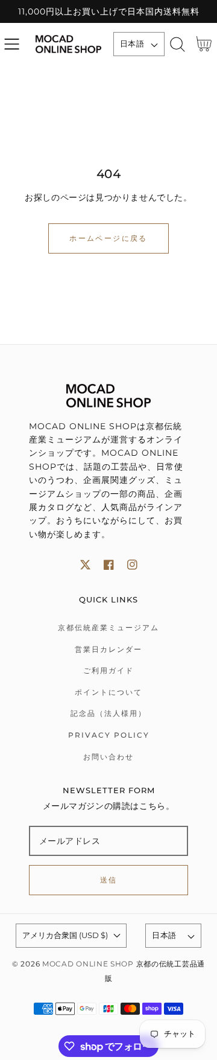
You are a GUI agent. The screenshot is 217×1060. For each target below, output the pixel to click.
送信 (109, 879)
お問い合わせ (108, 756)
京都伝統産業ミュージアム (108, 627)
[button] (12, 44)
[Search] (177, 44)
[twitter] (85, 564)
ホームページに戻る (108, 238)
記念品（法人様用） (108, 713)
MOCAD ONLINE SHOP (88, 964)
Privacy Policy (108, 734)
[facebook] (109, 564)
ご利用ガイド (108, 670)
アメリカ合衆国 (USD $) (65, 935)
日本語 (132, 43)
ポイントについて (108, 692)
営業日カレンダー (108, 649)
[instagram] (132, 564)
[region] (108, 11)
